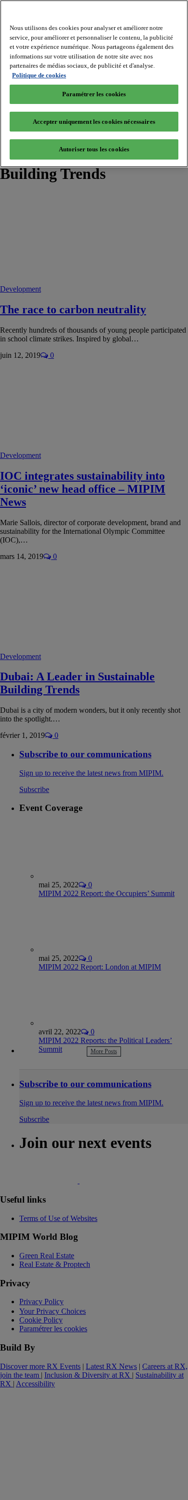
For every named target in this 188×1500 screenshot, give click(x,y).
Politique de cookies (39, 75)
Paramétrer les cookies (94, 94)
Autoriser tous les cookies (94, 149)
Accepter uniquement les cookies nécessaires (94, 121)
